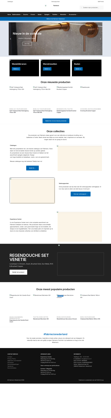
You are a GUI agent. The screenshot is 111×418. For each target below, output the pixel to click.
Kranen (59, 317)
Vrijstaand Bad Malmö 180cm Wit (90, 319)
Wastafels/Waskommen (94, 109)
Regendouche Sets (15, 318)
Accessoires (83, 109)
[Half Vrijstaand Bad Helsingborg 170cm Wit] (20, 96)
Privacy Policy (11, 359)
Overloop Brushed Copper (88, 111)
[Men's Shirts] (24, 68)
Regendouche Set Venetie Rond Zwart (19, 321)
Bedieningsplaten (61, 109)
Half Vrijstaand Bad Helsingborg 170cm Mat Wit (42, 111)
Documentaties (11, 368)
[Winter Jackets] (86, 68)
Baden (11, 109)
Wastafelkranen (66, 317)
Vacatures (10, 366)
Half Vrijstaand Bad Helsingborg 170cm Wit (19, 111)
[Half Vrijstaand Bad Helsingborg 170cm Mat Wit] (43, 96)
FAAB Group (100, 380)
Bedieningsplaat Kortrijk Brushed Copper (66, 111)
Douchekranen (18, 317)
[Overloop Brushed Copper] (90, 96)
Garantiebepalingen (13, 364)
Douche (12, 317)
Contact (9, 357)
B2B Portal (101, 1)
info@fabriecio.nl (86, 359)
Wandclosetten (43, 317)
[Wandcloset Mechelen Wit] (43, 304)
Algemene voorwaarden (14, 360)
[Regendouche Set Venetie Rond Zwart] (20, 304)
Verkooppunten (55, 1)
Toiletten (69, 109)
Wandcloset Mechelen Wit (41, 319)
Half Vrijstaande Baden (20, 109)
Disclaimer (10, 362)
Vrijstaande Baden (89, 317)
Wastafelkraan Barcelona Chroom (67, 319)
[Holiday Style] (55, 68)
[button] (11, 39)
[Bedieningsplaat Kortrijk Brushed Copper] (67, 96)
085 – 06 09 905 (84, 357)
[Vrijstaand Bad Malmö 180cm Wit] (90, 304)
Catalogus (10, 1)
